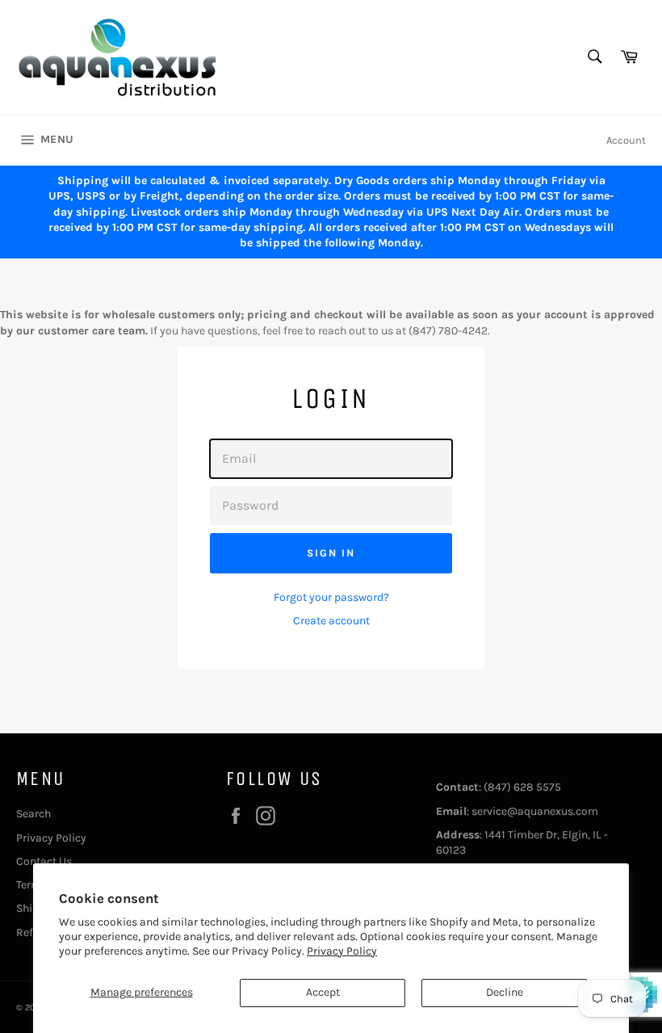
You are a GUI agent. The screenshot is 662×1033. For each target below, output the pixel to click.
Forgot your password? (331, 597)
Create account (331, 621)
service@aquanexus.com (534, 811)
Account (626, 140)
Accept (323, 992)
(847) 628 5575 (522, 787)
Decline (504, 992)
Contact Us (44, 861)
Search (33, 814)
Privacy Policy (342, 951)
